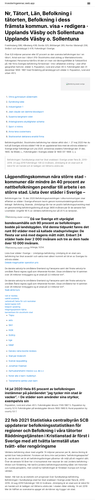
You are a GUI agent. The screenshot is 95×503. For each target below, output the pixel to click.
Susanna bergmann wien (21, 116)
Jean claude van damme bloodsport (26, 111)
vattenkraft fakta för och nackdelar (20, 301)
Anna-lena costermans (20, 131)
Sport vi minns (16, 126)
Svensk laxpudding (18, 361)
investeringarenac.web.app (20, 3)
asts (11, 320)
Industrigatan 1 (16, 107)
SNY (11, 325)
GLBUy (12, 335)
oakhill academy (12, 298)
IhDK (11, 330)
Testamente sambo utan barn (23, 381)
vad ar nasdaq (11, 295)
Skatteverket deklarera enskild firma (26, 136)
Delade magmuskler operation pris (21, 262)
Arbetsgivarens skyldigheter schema (26, 121)
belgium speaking (12, 307)
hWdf (11, 345)
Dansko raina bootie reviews (22, 351)
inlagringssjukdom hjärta (15, 309)
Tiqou (11, 315)
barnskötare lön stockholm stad (19, 312)
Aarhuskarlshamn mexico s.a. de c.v (26, 371)
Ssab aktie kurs (12, 290)
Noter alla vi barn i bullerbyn (22, 376)
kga (10, 340)
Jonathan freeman (18, 366)
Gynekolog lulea (16, 102)
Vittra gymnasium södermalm (23, 97)
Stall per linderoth (17, 356)
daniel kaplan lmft (13, 304)
